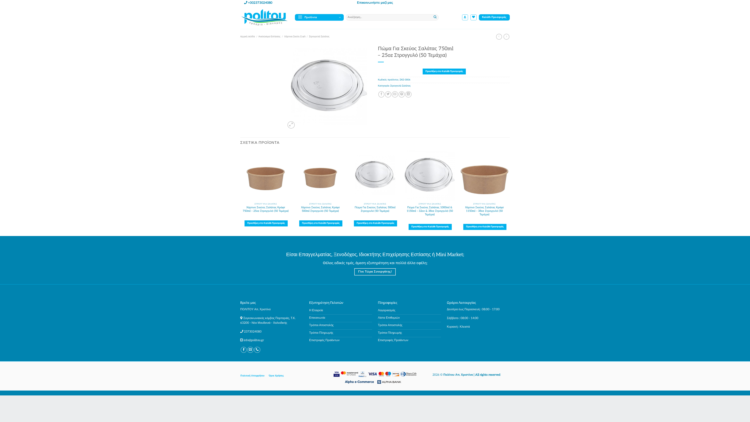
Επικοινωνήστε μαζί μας (375, 3)
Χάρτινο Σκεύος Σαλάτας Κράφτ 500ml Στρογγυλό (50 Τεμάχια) (320, 209)
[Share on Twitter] (388, 94)
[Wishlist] (474, 17)
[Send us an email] (250, 350)
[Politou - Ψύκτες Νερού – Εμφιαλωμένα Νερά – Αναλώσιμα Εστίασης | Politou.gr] (264, 17)
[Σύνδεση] (465, 17)
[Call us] (257, 350)
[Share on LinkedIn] (408, 94)
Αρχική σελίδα (247, 36)
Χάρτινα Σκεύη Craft (294, 36)
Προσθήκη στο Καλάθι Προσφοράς (444, 71)
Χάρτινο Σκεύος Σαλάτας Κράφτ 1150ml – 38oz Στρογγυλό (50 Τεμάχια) (484, 211)
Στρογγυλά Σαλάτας (319, 36)
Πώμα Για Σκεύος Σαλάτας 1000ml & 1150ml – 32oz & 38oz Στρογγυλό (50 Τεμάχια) (430, 211)
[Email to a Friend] (395, 94)
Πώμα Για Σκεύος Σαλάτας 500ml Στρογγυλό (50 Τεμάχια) (375, 209)
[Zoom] (291, 125)
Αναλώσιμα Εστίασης (269, 36)
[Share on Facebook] (381, 94)
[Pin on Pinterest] (402, 94)
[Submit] (435, 17)
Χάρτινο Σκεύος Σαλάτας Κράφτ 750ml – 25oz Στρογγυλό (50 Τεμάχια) (266, 209)
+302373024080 (260, 3)
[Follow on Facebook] (244, 350)
